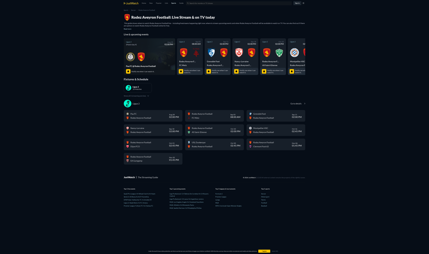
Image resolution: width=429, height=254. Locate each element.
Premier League (220, 197)
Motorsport (265, 197)
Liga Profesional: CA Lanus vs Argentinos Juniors (187, 199)
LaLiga (217, 200)
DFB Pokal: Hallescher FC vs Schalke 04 (137, 200)
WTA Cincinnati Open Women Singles (228, 206)
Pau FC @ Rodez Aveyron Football (141, 66)
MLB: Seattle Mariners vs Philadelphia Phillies (186, 208)
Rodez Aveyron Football (147, 10)
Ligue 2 (128, 42)
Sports (126, 10)
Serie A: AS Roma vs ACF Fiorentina (136, 197)
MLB (217, 203)
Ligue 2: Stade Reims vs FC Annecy (136, 203)
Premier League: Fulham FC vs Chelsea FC (138, 206)
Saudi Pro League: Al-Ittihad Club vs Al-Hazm (139, 194)
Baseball (264, 206)
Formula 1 (219, 194)
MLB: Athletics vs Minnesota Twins (182, 205)
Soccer (133, 10)
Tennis (263, 200)
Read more (127, 29)
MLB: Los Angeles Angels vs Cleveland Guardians (187, 202)
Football (264, 203)
